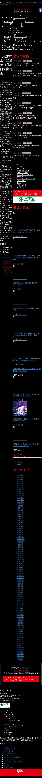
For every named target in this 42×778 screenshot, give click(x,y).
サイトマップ (21, 187)
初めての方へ (21, 181)
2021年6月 (20, 592)
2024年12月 (20, 514)
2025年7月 (20, 502)
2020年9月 (20, 608)
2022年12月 (20, 559)
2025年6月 (20, 504)
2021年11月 (20, 582)
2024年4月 (20, 530)
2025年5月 (20, 506)
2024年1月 (20, 537)
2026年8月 (20, 475)
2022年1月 (20, 578)
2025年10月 (20, 496)
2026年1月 (20, 489)
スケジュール (21, 168)
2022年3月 (20, 574)
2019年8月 (20, 631)
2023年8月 (20, 545)
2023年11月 (20, 541)
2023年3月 (20, 553)
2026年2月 (20, 487)
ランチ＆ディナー (14, 28)
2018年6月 (20, 658)
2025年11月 (20, 493)
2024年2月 (20, 535)
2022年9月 (20, 563)
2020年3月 (20, 621)
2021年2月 (20, 598)
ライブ (24, 60)
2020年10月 (20, 606)
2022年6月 (20, 567)
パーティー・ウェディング (26, 179)
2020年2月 (20, 623)
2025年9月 (20, 498)
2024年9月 (20, 520)
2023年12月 (20, 539)
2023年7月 (20, 547)
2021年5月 (20, 594)
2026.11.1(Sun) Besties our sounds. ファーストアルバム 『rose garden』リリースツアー (27, 76)
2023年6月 (20, 549)
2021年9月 (20, 586)
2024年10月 (20, 518)
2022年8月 (20, 565)
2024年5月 (20, 528)
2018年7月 (20, 656)
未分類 (19, 464)
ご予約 (19, 183)
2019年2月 (20, 641)
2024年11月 (20, 516)
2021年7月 (20, 590)
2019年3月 (20, 639)
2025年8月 (20, 500)
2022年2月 (20, 576)
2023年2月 (20, 555)
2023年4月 (20, 551)
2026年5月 (20, 481)
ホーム (19, 164)
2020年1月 (20, 625)
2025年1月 (20, 512)
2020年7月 (20, 613)
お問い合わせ (21, 185)
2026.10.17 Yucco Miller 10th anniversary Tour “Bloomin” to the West (26, 395)
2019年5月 (20, 635)
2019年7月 (20, 633)
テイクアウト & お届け (16, 32)
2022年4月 (20, 572)
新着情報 (7, 257)
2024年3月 (20, 532)
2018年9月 (20, 652)
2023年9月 (20, 543)
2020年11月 (20, 604)
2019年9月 (20, 629)
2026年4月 (20, 483)
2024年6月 (20, 526)
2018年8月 (20, 654)
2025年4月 (20, 508)
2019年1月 (20, 643)
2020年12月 (20, 602)
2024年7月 (20, 524)
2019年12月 (20, 627)
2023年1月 (20, 557)
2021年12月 (20, 580)
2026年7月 (20, 477)
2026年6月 (20, 479)
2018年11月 (20, 647)
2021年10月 (20, 584)
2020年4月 (20, 619)
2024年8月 (20, 522)
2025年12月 (20, 491)
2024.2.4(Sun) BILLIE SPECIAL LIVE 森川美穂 (8, 270)
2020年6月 (20, 615)
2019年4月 (20, 637)
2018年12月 (20, 645)
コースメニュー (13, 30)
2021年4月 (20, 596)
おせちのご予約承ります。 (8, 263)
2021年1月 (20, 600)
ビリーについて (22, 166)
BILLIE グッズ (22, 177)
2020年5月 (20, 617)
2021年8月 (20, 588)
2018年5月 (20, 660)
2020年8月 (20, 611)
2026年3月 (20, 485)
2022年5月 (20, 569)
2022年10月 (20, 561)
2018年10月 (20, 650)
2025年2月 (20, 510)
